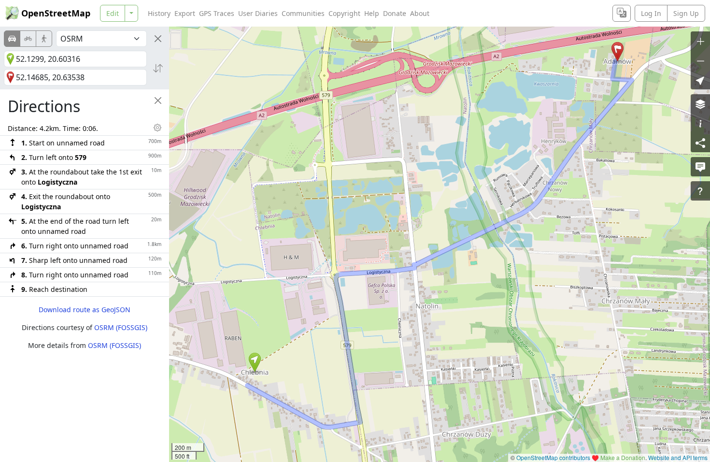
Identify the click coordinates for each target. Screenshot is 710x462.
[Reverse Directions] (158, 68)
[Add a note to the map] (700, 166)
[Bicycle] (28, 38)
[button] (255, 362)
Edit (112, 13)
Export (184, 13)
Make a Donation (622, 457)
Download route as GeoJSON (84, 309)
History (159, 13)
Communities (303, 13)
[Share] (700, 142)
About (419, 13)
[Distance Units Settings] (157, 127)
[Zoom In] (700, 41)
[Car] (12, 38)
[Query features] (700, 191)
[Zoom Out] (700, 60)
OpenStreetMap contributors (553, 457)
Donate (394, 13)
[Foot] (44, 38)
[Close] (158, 38)
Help (371, 13)
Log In (651, 13)
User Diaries (258, 13)
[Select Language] (621, 13)
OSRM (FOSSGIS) (120, 327)
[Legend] (700, 123)
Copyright (344, 13)
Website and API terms (678, 457)
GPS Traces (216, 13)
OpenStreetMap (55, 13)
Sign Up (686, 13)
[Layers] (700, 104)
